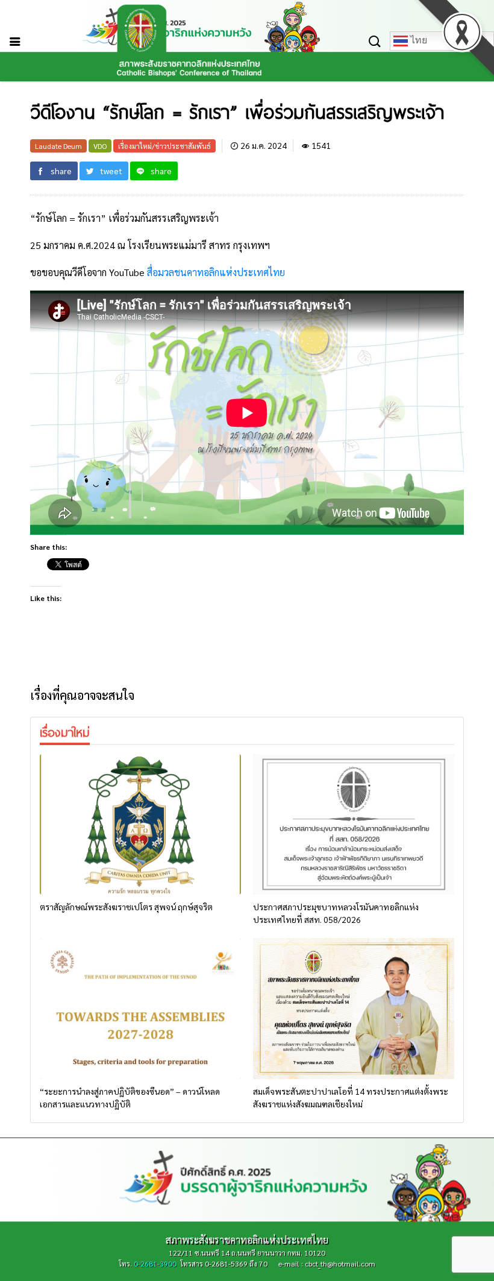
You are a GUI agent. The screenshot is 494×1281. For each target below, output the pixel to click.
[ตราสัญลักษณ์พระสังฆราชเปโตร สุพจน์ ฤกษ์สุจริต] (140, 824)
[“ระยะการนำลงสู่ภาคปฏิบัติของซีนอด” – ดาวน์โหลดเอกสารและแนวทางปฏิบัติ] (140, 1008)
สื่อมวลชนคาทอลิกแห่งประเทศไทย (216, 272)
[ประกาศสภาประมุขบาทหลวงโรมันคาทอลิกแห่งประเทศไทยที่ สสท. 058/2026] (353, 824)
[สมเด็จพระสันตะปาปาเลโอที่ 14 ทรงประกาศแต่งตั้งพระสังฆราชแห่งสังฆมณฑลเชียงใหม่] (353, 1008)
